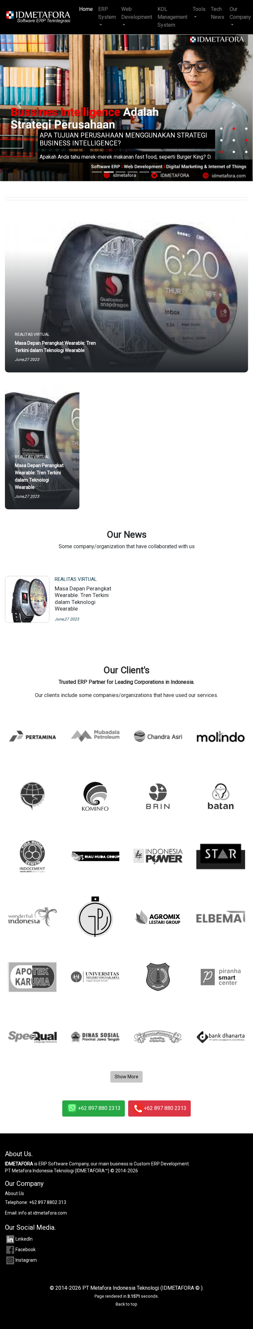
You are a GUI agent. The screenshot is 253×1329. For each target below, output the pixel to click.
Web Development (136, 13)
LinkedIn (24, 1239)
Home (87, 9)
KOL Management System (172, 17)
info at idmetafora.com (42, 1213)
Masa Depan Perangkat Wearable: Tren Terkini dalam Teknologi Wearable (83, 598)
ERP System (107, 13)
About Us (14, 1193)
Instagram (26, 1260)
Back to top (126, 1304)
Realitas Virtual (76, 579)
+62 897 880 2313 (99, 1108)
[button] (19, 105)
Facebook (25, 1249)
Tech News (217, 13)
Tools (199, 9)
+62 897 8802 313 (47, 1202)
